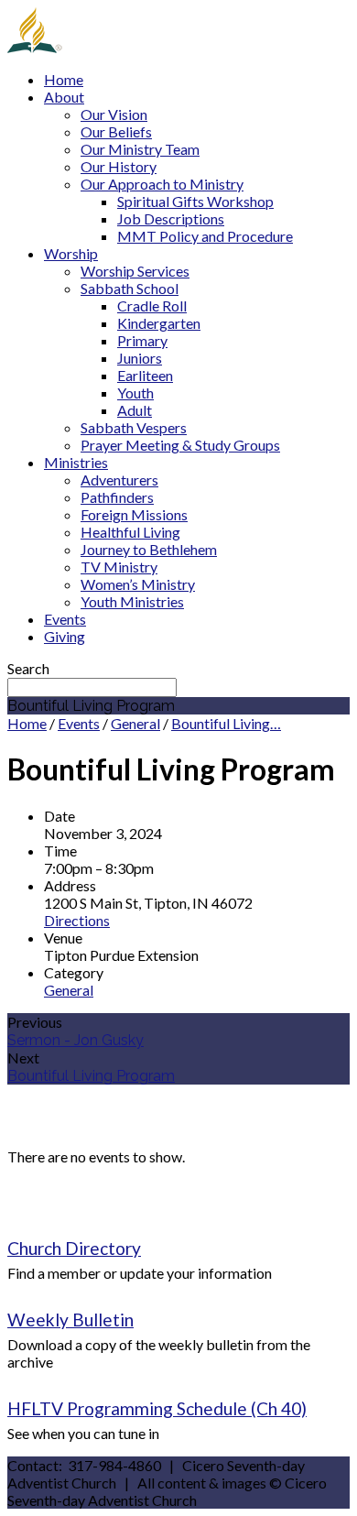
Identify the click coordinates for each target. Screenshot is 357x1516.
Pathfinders (117, 497)
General (135, 723)
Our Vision (114, 114)
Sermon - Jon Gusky (75, 1040)
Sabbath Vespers (134, 427)
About (64, 96)
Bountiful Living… (226, 723)
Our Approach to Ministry (162, 183)
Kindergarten (158, 323)
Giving (64, 636)
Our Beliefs (116, 131)
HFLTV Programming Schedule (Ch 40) (157, 1408)
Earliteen (145, 375)
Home (63, 79)
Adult (134, 410)
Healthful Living (130, 531)
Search (28, 668)
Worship (71, 253)
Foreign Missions (134, 514)
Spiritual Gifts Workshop (195, 201)
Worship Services (135, 270)
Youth (135, 392)
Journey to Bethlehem (149, 549)
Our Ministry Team (140, 149)
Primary (142, 340)
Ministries (76, 462)
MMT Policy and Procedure (205, 236)
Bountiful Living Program (91, 1076)
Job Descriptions (170, 218)
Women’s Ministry (138, 584)
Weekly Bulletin (70, 1319)
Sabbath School (129, 288)
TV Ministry (119, 566)
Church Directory (74, 1248)
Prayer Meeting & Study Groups (180, 444)
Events (65, 618)
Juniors (139, 357)
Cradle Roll (152, 305)
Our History (119, 166)
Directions (77, 920)
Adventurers (119, 479)
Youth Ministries (132, 601)
